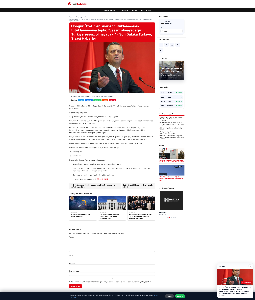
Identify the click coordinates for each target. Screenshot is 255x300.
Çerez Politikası (146, 10)
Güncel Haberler (109, 10)
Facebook (88, 100)
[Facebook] (161, 45)
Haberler (72, 17)
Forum (134, 10)
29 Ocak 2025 (102, 179)
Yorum (72, 237)
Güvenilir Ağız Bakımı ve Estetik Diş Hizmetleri (171, 128)
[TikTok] (161, 50)
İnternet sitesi (74, 271)
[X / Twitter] (166, 45)
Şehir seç (164, 27)
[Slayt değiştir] (168, 217)
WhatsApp (97, 100)
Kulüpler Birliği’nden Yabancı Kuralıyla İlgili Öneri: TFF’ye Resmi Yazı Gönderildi (171, 118)
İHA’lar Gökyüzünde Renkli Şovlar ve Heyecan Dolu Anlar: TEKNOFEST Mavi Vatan (172, 124)
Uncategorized (81, 17)
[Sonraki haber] (181, 64)
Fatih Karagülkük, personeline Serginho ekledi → (138, 186)
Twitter (81, 100)
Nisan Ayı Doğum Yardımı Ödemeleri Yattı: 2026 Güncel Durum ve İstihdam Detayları (172, 137)
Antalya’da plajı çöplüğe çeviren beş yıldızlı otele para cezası (171, 132)
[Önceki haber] (177, 64)
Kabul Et (180, 296)
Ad (71, 256)
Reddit (105, 100)
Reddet (169, 296)
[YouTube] (177, 45)
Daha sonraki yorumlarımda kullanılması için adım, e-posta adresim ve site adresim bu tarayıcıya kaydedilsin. (110, 282)
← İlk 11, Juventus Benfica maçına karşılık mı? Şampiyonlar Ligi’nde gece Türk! (93, 186)
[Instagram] (172, 45)
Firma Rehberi (123, 10)
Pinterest (112, 100)
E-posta (72, 264)
